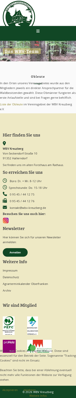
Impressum (10, 270)
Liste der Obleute (11, 104)
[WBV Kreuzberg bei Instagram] (38, 220)
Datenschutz (11, 277)
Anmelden (15, 252)
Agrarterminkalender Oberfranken (25, 284)
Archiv (7, 290)
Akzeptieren (10, 390)
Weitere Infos (38, 395)
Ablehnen (29, 390)
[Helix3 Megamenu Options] (38, 31)
